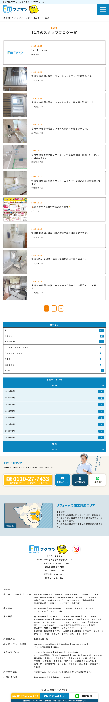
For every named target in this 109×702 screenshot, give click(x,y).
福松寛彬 (87, 655)
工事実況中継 (72, 652)
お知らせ (59, 652)
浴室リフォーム (72, 594)
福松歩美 (62, 664)
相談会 (56, 647)
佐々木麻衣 (61, 658)
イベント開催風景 (42, 647)
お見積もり (54, 677)
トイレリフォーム (65, 597)
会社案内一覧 (55, 608)
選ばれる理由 (40, 608)
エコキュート (49, 622)
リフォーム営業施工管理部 (46, 655)
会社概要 (89, 608)
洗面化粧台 (97, 619)
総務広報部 (50, 664)
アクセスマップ (41, 611)
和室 (93, 625)
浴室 (78, 619)
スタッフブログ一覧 (43, 652)
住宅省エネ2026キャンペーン (47, 672)
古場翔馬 (79, 661)
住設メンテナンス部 (77, 658)
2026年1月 (53, 437)
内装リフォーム (56, 625)
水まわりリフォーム (43, 619)
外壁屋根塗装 (88, 600)
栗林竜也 (38, 658)
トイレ (86, 619)
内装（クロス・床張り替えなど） (49, 600)
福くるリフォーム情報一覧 (46, 644)
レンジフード (64, 622)
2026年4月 (53, 417)
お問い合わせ (40, 677)
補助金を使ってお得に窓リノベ (78, 672)
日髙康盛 (65, 655)
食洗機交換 (93, 622)
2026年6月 (53, 404)
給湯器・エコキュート (86, 597)
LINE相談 (66, 677)
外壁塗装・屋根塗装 (43, 631)
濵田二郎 (68, 661)
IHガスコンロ (79, 622)
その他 (37, 667)
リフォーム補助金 (63, 631)
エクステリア (68, 628)
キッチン (53, 616)
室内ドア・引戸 (41, 628)
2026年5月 (53, 411)
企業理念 (79, 608)
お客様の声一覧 (41, 639)
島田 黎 (38, 664)
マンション (99, 631)
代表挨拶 (68, 608)
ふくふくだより (79, 644)
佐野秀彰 (47, 661)
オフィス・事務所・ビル (62, 634)
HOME (7, 589)
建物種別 (78, 631)
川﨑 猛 (76, 655)
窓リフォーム (40, 625)
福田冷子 (98, 655)
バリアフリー (83, 628)
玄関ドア (55, 628)
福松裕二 (93, 658)
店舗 (47, 634)
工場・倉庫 (82, 634)
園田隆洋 (57, 661)
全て (54, 330)
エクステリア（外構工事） (69, 603)
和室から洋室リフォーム (77, 625)
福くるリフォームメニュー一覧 (48, 594)
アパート (38, 634)
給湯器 (37, 622)
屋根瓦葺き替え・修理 (44, 603)
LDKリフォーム (90, 616)
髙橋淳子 (94, 664)
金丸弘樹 (90, 661)
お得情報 (65, 644)
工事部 (37, 661)
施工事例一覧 (40, 616)
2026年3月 (53, 424)
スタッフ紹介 (57, 611)
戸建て (88, 631)
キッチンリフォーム (91, 594)
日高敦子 (72, 664)
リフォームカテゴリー (70, 616)
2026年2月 (53, 431)
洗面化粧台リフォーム (44, 597)
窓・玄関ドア (73, 600)
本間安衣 (49, 658)
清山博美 (83, 664)
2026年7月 (53, 397)
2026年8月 (53, 391)
